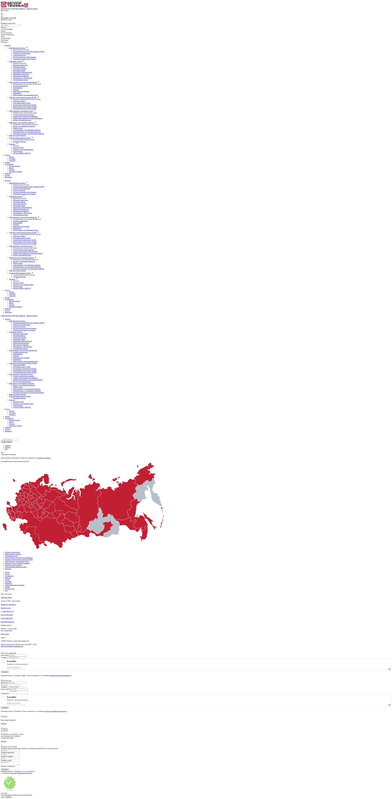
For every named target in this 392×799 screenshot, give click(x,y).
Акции (7, 162)
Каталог (8, 45)
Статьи (7, 175)
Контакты (8, 177)
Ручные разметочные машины (23, 115)
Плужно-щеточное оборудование (24, 57)
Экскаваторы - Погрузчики (22, 78)
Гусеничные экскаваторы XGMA (24, 105)
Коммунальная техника (17, 48)
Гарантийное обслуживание (14, 585)
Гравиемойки (17, 88)
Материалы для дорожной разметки (21, 122)
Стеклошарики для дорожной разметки (26, 130)
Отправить (5, 769)
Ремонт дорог (18, 128)
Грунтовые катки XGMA (22, 103)
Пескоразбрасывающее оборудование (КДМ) (28, 51)
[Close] (1, 679)
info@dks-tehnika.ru (18, 8)
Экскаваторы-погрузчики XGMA (24, 108)
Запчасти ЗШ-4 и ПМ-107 (22, 153)
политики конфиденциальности (60, 675)
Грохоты (16, 89)
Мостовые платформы (21, 76)
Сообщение (5, 693)
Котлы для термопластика (22, 120)
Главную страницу (44, 458)
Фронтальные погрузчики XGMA (25, 107)
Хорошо (3, 723)
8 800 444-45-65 (6, 8)
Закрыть (4, 741)
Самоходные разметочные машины (25, 116)
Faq (6, 590)
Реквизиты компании (8, 604)
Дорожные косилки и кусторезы (24, 59)
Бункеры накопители (20, 86)
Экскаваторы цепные (20, 80)
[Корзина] (2, 438)
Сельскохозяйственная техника (20, 138)
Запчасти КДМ (18, 148)
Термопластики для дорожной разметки (27, 132)
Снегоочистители (19, 55)
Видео (11, 168)
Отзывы (12, 170)
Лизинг (11, 157)
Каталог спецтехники (12, 552)
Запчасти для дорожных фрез (23, 149)
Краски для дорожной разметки (24, 126)
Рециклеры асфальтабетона (22, 72)
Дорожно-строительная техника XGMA (23, 97)
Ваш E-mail (5, 689)
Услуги (7, 155)
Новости (8, 173)
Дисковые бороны (19, 141)
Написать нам (6, 608)
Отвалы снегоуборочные (21, 53)
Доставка (12, 159)
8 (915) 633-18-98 (7, 615)
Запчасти (12, 144)
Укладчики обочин (19, 69)
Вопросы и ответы (15, 171)
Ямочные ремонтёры (20, 65)
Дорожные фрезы (19, 67)
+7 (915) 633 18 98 (7, 738)
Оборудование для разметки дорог (21, 111)
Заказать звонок (31, 8)
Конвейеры (17, 93)
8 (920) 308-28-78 (7, 618)
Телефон (4, 657)
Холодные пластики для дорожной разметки (28, 133)
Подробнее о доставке (8, 18)
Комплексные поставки (21, 91)
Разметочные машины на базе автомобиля (27, 118)
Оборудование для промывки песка (25, 95)
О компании (9, 164)
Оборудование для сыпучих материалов (23, 82)
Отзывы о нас (9, 589)
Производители (14, 166)
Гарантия (12, 160)
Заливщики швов (19, 70)
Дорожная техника (15, 61)
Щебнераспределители (21, 74)
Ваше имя (4, 655)
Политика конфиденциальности (12, 646)
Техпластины (17, 151)
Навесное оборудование (17, 135)
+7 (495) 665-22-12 (7, 611)
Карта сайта (5, 634)
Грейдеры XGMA (19, 101)
